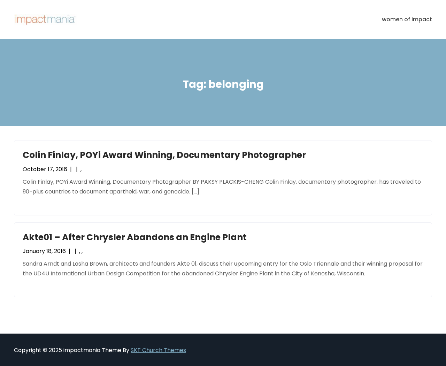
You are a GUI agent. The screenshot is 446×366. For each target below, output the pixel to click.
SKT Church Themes (158, 350)
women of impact (407, 19)
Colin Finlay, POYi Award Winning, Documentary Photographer (164, 155)
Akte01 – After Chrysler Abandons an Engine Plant (135, 237)
